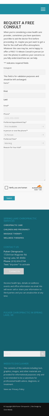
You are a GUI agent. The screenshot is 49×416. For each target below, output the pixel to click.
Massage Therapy (13, 233)
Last (6, 99)
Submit (9, 198)
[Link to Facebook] (32, 413)
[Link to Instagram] (36, 413)
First (6, 91)
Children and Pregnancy (17, 229)
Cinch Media (8, 410)
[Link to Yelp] (43, 413)
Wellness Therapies (14, 237)
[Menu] (41, 9)
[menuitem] (41, 9)
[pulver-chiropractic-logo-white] (20, 9)
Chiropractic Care (13, 225)
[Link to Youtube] (39, 413)
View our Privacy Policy (14, 389)
